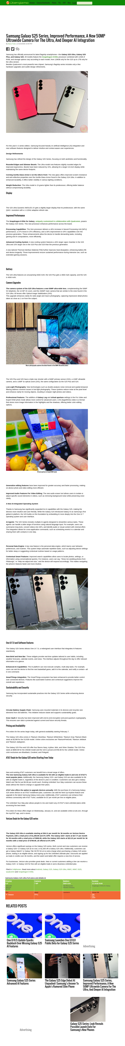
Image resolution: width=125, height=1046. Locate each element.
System (95, 881)
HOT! (64, 3)
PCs (59, 3)
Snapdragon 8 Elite (25, 872)
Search (74, 3)
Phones (54, 3)
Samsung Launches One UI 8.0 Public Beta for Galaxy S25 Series (62, 941)
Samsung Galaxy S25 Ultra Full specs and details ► (25, 878)
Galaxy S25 (47, 869)
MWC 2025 (77, 869)
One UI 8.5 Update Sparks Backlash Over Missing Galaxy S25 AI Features (24, 943)
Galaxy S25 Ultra (59, 869)
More (69, 3)
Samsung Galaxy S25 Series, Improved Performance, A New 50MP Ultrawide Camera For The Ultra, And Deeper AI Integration (99, 984)
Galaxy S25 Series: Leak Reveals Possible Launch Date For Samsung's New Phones (86, 1027)
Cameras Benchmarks (43, 3)
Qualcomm (10, 872)
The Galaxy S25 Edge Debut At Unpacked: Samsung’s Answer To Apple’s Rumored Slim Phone (62, 983)
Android (39, 869)
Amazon (11, 894)
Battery (66, 881)
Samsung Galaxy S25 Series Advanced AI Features (21, 981)
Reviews (32, 3)
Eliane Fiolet (12, 44)
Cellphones (16, 869)
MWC (69, 869)
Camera (37, 881)
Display (9, 881)
